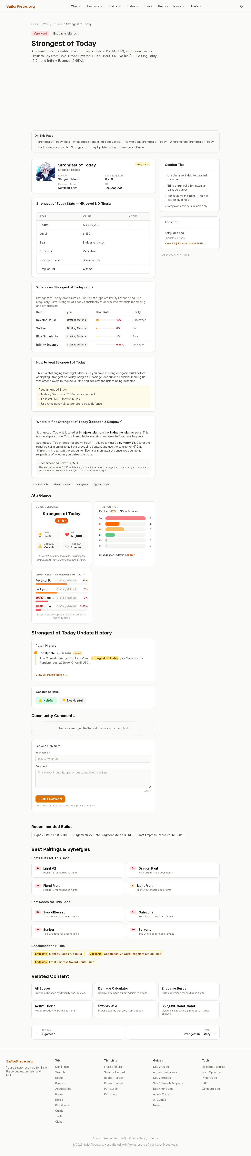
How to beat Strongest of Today (146, 141)
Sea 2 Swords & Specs (168, 1083)
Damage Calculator (214, 1066)
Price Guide (209, 1077)
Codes (130, 6)
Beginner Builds (163, 1088)
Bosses (57, 24)
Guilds (59, 1110)
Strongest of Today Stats (53, 141)
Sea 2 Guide (161, 1066)
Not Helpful (72, 700)
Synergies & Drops (132, 147)
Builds (113, 6)
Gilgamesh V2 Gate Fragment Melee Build (102, 835)
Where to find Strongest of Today (192, 141)
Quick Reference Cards (52, 147)
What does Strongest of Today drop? (97, 141)
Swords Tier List (114, 1072)
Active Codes (162, 1094)
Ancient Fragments (165, 1072)
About (96, 1138)
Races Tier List (113, 1077)
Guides (163, 6)
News (177, 6)
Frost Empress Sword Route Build (160, 835)
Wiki (74, 6)
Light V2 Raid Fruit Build (50, 835)
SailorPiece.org (20, 6)
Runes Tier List (113, 1083)
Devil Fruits (62, 1066)
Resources (110, 1138)
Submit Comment (50, 799)
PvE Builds (110, 1094)
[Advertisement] (125, 96)
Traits (58, 1116)
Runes (59, 1094)
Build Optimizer (211, 1072)
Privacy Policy (138, 1138)
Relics (59, 1099)
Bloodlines (62, 1105)
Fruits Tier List (113, 1066)
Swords (60, 1072)
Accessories (63, 1088)
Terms (154, 1138)
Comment (42, 766)
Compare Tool (211, 1088)
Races (59, 1077)
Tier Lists (92, 6)
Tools (194, 6)
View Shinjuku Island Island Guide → (185, 243)
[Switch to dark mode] (241, 6)
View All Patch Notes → (51, 674)
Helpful (46, 700)
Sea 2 (149, 6)
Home (35, 24)
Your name (42, 752)
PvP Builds (111, 1088)
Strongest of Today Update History (94, 147)
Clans (58, 1121)
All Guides (159, 1099)
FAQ (204, 1083)
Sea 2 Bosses (162, 1077)
